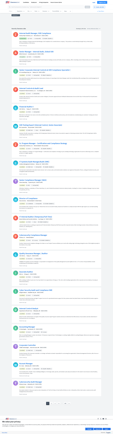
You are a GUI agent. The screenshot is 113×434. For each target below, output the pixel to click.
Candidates (26, 2)
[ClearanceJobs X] (101, 419)
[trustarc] (108, 432)
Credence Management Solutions (27, 164)
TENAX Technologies (24, 347)
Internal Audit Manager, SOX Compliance (35, 33)
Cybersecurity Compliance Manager (33, 235)
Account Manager (26, 363)
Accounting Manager (27, 327)
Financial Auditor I (26, 106)
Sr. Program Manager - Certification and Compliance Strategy (43, 143)
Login (93, 2)
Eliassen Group (22, 384)
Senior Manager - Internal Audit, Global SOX (36, 51)
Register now (102, 2)
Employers (34, 2)
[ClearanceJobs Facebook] (98, 419)
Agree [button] (106, 429)
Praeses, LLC (22, 237)
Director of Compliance (28, 198)
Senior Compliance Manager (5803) (33, 180)
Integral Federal (23, 292)
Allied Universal (23, 54)
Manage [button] (89, 429)
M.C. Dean (21, 366)
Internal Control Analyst (28, 308)
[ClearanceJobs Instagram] (106, 419)
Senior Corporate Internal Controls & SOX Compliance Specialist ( (44, 70)
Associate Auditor (26, 272)
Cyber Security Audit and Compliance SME (35, 290)
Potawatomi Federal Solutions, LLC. (27, 90)
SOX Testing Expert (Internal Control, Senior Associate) (40, 125)
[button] (20, 11)
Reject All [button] (98, 429)
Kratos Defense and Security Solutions (28, 219)
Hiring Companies (43, 2)
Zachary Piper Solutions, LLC (26, 35)
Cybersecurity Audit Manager (30, 382)
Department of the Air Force (25, 311)
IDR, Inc (21, 274)
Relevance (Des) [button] (95, 28)
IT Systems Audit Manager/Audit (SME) (34, 161)
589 (65, 403)
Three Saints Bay (23, 182)
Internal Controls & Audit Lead (31, 88)
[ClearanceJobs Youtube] (103, 419)
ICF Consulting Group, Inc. (25, 72)
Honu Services (22, 200)
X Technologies (22, 329)
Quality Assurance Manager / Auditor (33, 253)
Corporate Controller (27, 345)
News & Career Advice (56, 2)
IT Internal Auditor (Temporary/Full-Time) (35, 217)
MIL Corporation (23, 127)
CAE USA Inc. (22, 109)
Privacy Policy (4, 432)
